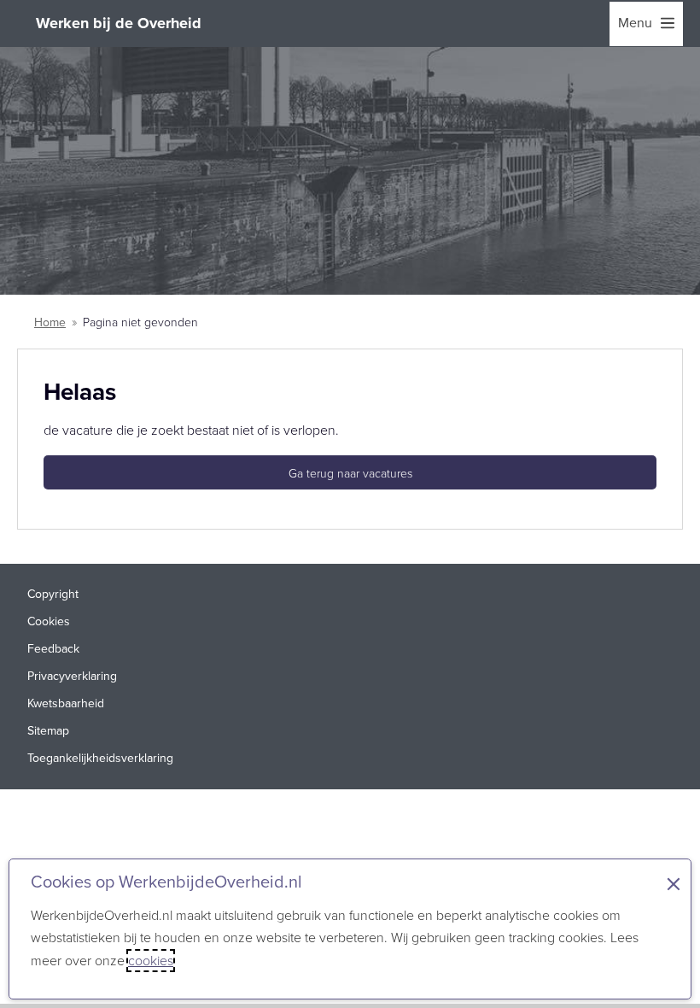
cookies (150, 960)
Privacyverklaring (72, 676)
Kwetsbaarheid (65, 703)
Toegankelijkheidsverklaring (100, 758)
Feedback (53, 649)
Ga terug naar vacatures (350, 474)
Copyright (53, 594)
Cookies (48, 621)
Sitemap (48, 731)
